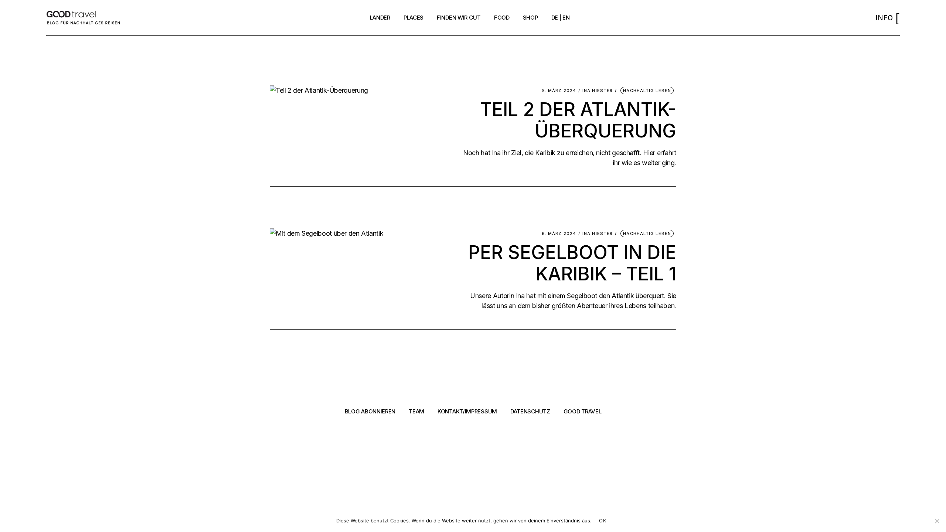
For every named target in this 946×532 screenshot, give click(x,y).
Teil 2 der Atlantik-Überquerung (578, 120)
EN (565, 17)
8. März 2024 (559, 91)
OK (602, 521)
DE (554, 17)
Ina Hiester (597, 91)
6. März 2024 (559, 234)
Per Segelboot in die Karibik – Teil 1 (572, 263)
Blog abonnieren (370, 411)
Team (416, 411)
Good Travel (583, 411)
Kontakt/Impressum (467, 411)
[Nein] (936, 521)
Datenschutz (530, 411)
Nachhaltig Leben (647, 90)
